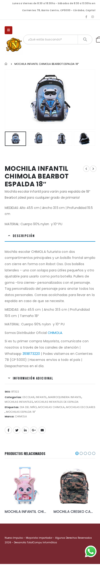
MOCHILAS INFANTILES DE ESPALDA (56, 402)
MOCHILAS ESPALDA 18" (21, 412)
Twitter (16, 430)
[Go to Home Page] (6, 64)
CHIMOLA (55, 332)
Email (42, 430)
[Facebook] (86, 17)
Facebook (8, 430)
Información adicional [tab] (33, 378)
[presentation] (10, 99)
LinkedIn (25, 430)
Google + (33, 430)
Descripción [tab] (24, 235)
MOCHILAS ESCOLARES (80, 407)
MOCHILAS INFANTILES (19, 402)
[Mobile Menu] (8, 30)
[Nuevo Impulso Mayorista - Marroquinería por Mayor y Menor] (14, 45)
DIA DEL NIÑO (28, 407)
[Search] (85, 39)
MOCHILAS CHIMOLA (51, 407)
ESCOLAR (28, 397)
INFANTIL (41, 397)
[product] (26, 485)
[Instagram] (92, 17)
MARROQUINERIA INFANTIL (64, 397)
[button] (77, 453)
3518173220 (31, 353)
